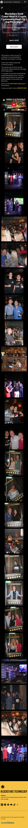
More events (14, 47)
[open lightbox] (14, 125)
